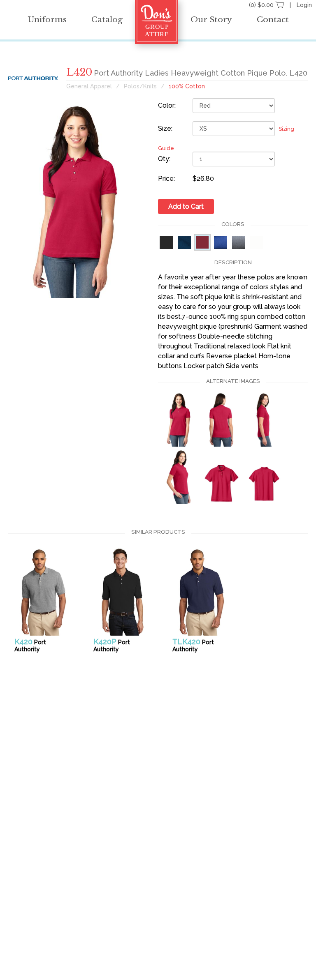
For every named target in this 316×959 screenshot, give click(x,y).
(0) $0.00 (262, 5)
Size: (165, 128)
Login (304, 5)
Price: (166, 178)
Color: (167, 105)
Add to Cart (186, 206)
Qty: (164, 159)
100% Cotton (187, 86)
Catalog (107, 19)
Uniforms (47, 19)
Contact (273, 19)
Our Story (211, 19)
